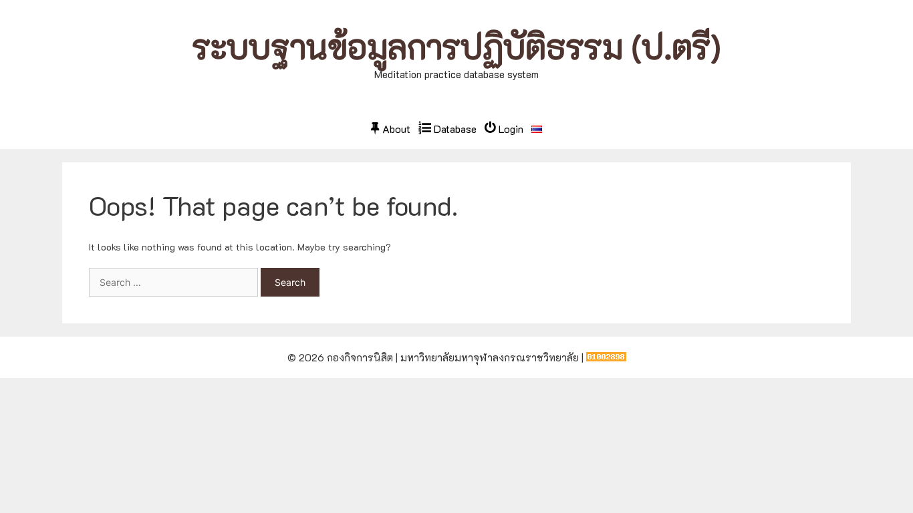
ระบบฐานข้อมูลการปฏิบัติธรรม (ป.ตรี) (456, 46)
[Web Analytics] (606, 357)
